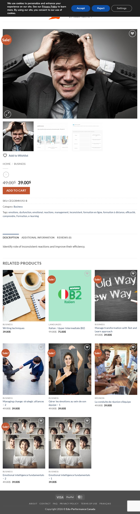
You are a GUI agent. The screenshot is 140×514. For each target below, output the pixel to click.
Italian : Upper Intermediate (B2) (67, 328)
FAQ (55, 503)
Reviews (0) (64, 237)
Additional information (38, 237)
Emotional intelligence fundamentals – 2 (23, 476)
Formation (21, 216)
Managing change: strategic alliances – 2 (23, 403)
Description (11, 237)
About (33, 503)
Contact (45, 503)
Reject (100, 8)
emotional (37, 212)
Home (7, 163)
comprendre (9, 216)
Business (20, 163)
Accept (81, 8)
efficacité (130, 212)
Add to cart (16, 190)
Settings (122, 8)
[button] (7, 114)
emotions (13, 212)
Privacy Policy (69, 503)
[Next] (130, 74)
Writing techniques (13, 328)
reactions (49, 212)
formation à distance (114, 212)
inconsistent (76, 212)
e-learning (33, 216)
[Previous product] (6, 174)
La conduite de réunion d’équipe (113, 401)
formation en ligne (92, 212)
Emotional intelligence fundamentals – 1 (69, 476)
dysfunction (25, 212)
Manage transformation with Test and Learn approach (116, 329)
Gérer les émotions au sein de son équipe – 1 (67, 403)
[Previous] (10, 74)
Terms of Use (89, 503)
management (62, 212)
